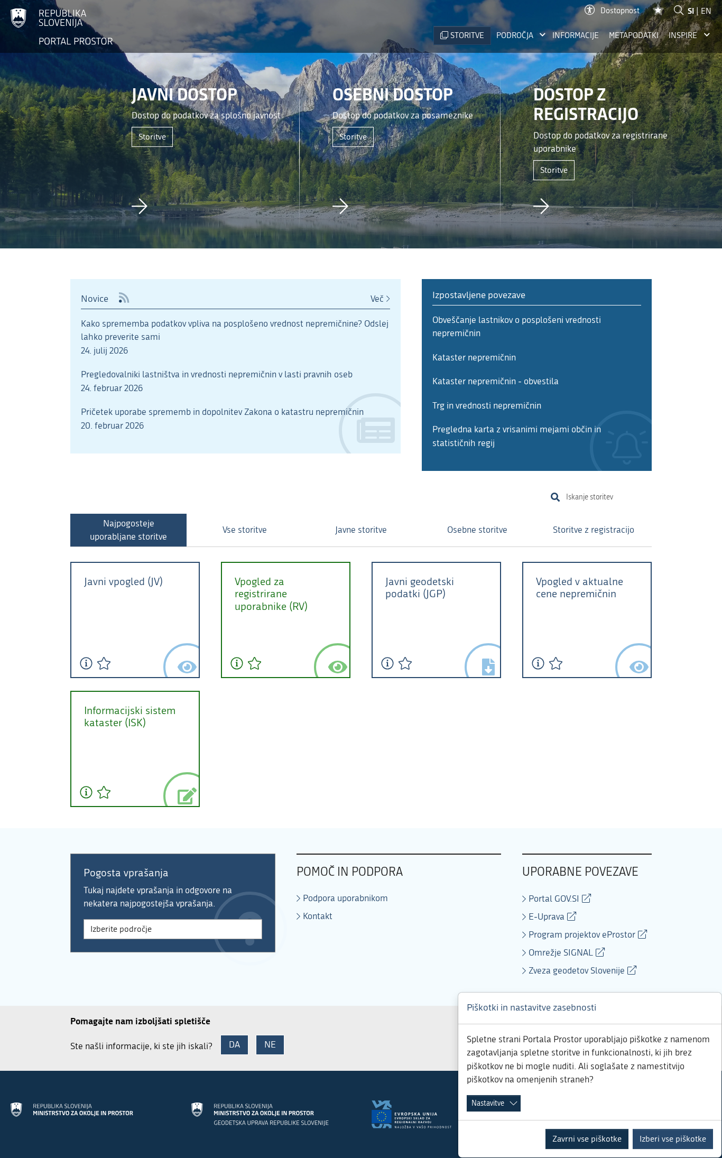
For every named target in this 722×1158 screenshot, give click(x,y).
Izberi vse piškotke (673, 1139)
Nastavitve (487, 1103)
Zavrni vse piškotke (587, 1139)
